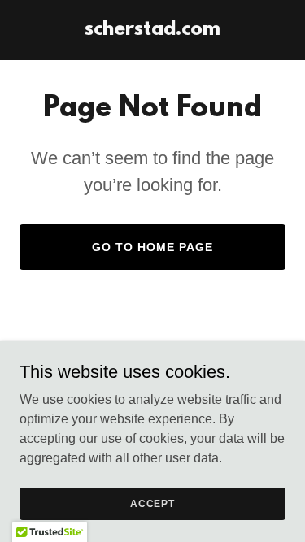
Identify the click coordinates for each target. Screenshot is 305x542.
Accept (152, 503)
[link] (152, 30)
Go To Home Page (152, 247)
